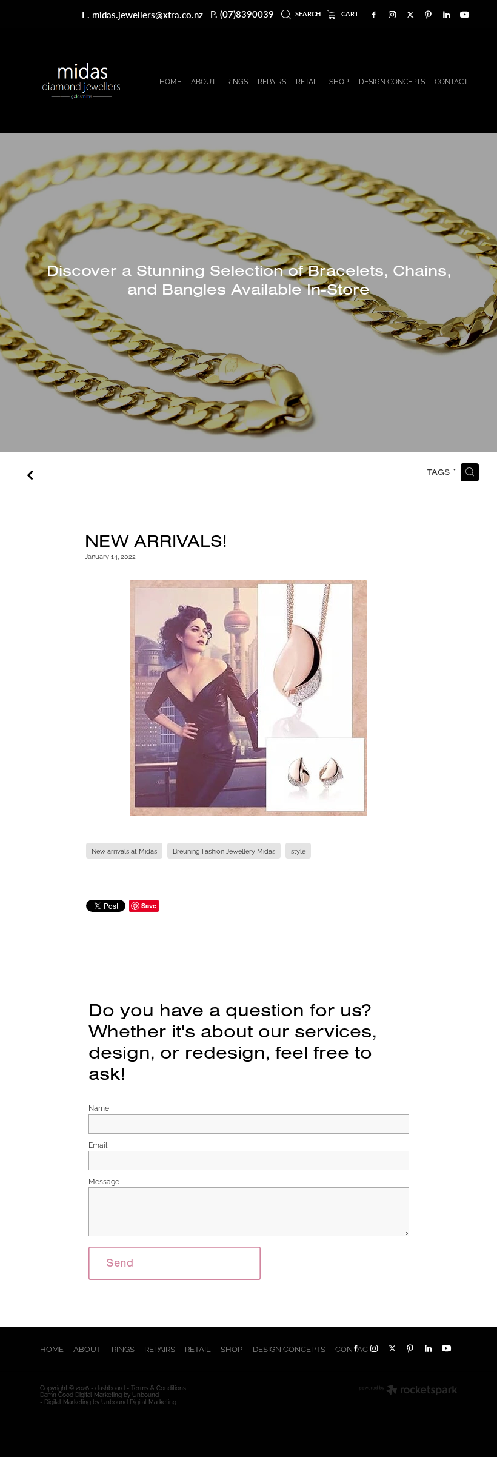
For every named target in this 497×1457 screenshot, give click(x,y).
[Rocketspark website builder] (408, 1390)
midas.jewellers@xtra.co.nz (147, 14)
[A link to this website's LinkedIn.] (447, 14)
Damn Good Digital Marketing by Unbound (99, 1394)
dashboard (110, 1388)
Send (119, 1263)
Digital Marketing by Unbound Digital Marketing (110, 1401)
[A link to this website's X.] (410, 14)
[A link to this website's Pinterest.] (428, 14)
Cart (349, 13)
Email (97, 1144)
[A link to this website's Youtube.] (465, 14)
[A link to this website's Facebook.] (374, 14)
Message (103, 1181)
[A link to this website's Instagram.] (392, 14)
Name (98, 1107)
